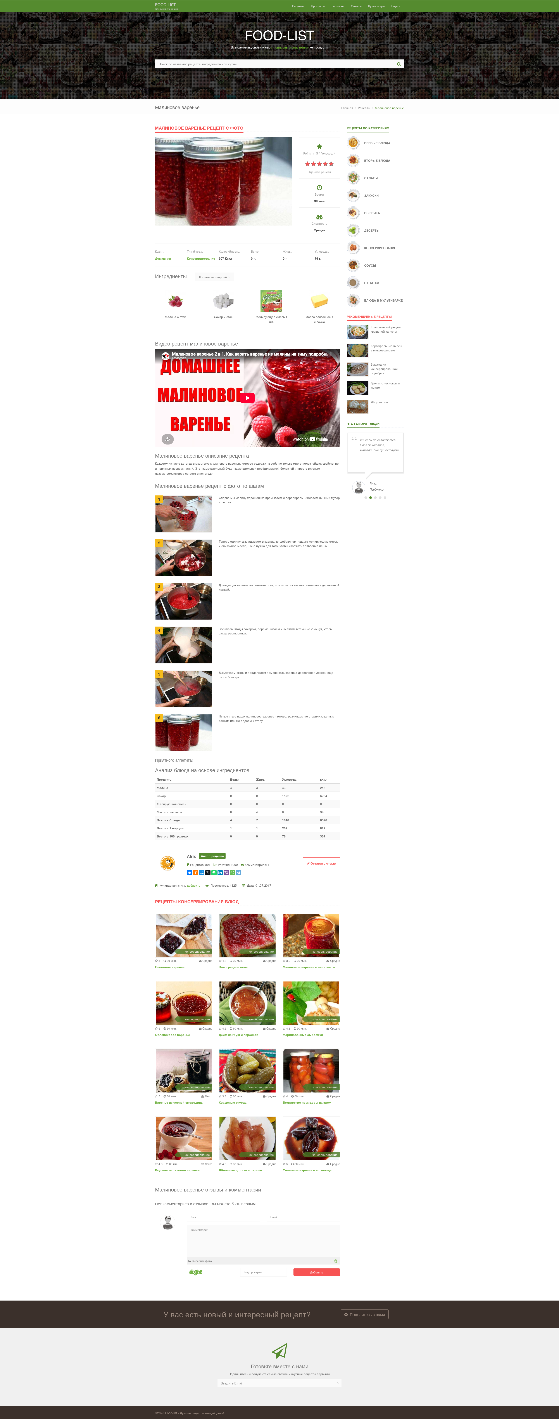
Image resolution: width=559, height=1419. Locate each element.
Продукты (318, 6)
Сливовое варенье (170, 967)
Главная (347, 108)
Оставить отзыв (323, 863)
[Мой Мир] (201, 872)
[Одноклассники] (195, 872)
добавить (193, 885)
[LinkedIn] (220, 872)
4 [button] (380, 497)
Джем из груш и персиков (238, 1034)
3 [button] (375, 497)
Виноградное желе (233, 967)
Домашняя (163, 258)
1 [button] (365, 497)
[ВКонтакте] (189, 872)
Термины (337, 6)
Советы (356, 6)
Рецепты (298, 6)
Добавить (316, 1272)
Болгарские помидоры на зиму (307, 1102)
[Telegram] (238, 872)
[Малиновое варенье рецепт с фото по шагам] (223, 181)
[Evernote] (214, 872)
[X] (207, 872)
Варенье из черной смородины (179, 1102)
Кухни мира (376, 6)
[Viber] (226, 872)
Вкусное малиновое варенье (177, 1170)
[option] (375, 463)
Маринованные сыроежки (303, 1034)
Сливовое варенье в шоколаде (307, 1170)
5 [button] (385, 497)
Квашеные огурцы (233, 1102)
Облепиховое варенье (172, 1034)
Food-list (166, 6)
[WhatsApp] (232, 872)
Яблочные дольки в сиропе (240, 1170)
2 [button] (370, 497)
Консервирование (201, 258)
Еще (395, 6)
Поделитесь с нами (367, 1314)
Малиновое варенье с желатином (309, 967)
